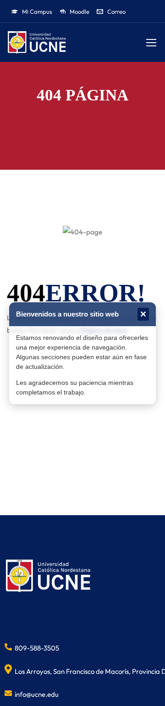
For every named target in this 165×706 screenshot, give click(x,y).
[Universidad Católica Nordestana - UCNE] (36, 42)
